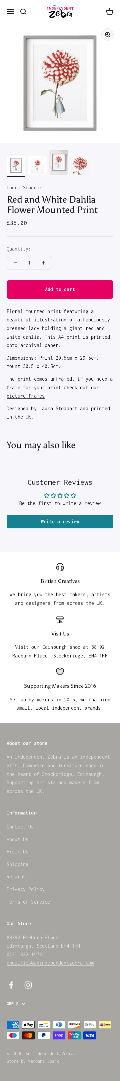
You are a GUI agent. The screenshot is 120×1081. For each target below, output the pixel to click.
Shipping (17, 864)
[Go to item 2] (37, 166)
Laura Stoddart (26, 187)
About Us (17, 839)
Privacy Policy (26, 889)
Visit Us (17, 851)
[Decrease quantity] (15, 263)
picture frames (26, 396)
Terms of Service (28, 902)
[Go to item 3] (58, 163)
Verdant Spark (43, 1061)
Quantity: (19, 249)
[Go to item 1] (16, 166)
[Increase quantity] (43, 263)
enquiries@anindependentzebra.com (50, 963)
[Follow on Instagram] (28, 985)
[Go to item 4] (80, 166)
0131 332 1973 (24, 954)
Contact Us (20, 826)
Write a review (60, 521)
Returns (16, 876)
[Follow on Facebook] (11, 985)
